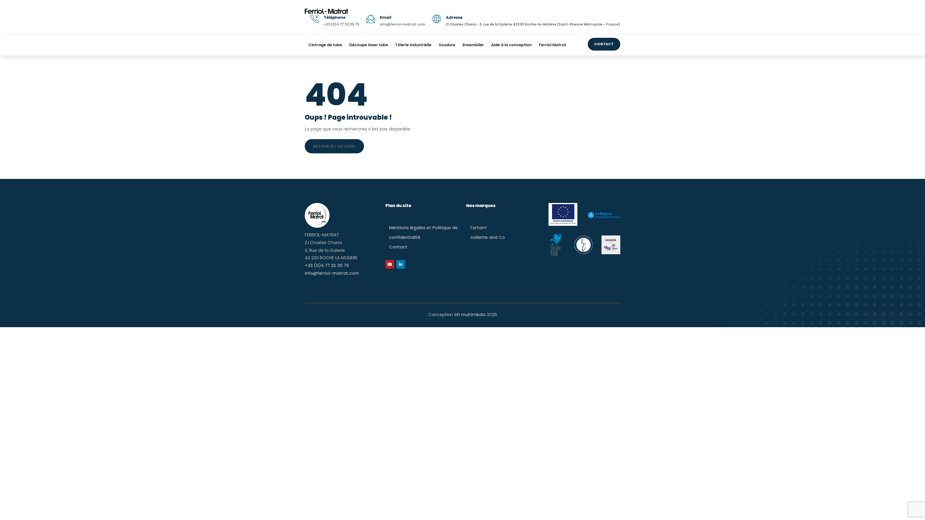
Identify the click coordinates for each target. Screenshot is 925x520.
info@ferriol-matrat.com (402, 24)
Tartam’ (478, 228)
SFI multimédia (470, 315)
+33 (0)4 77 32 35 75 (341, 24)
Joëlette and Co (487, 237)
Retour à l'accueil (334, 146)
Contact (604, 44)
